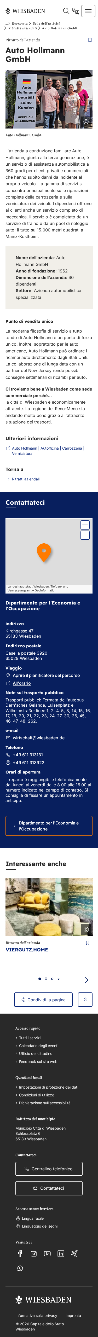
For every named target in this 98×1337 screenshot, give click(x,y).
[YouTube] (47, 1253)
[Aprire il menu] (88, 11)
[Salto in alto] (85, 999)
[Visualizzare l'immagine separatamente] (71, 120)
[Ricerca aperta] (66, 11)
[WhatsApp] (20, 1268)
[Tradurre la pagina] (76, 11)
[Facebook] (20, 1253)
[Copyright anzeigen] (85, 928)
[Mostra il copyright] (85, 120)
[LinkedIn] (61, 1253)
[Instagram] (33, 1253)
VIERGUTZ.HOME (27, 950)
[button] (85, 525)
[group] (49, 556)
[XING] (74, 1253)
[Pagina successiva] (86, 980)
